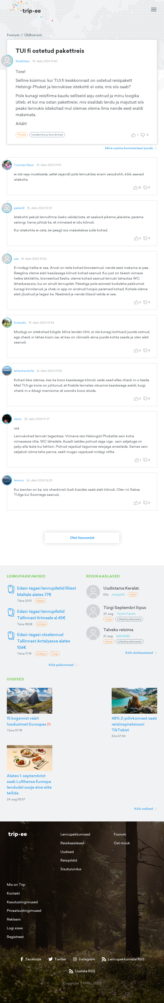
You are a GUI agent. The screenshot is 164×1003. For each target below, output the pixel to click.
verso (18, 419)
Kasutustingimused (22, 902)
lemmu (19, 480)
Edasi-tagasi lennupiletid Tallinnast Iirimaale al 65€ (41, 614)
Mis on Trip (16, 884)
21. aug (108, 636)
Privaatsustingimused (24, 910)
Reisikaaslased (72, 843)
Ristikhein (23, 61)
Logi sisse (15, 928)
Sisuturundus (70, 869)
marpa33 (118, 594)
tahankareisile (24, 371)
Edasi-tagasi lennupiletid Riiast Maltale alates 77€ (46, 591)
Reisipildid (68, 860)
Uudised (67, 851)
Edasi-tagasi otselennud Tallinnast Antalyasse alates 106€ (43, 641)
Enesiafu (20, 322)
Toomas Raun (24, 165)
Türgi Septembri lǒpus (124, 607)
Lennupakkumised (75, 834)
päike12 (19, 208)
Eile (105, 594)
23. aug (108, 614)
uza (16, 259)
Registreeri (15, 936)
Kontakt (13, 893)
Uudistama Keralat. (121, 588)
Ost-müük (122, 843)
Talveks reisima (118, 629)
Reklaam (14, 919)
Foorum (13, 35)
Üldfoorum (33, 35)
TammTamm (126, 614)
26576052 (123, 636)
